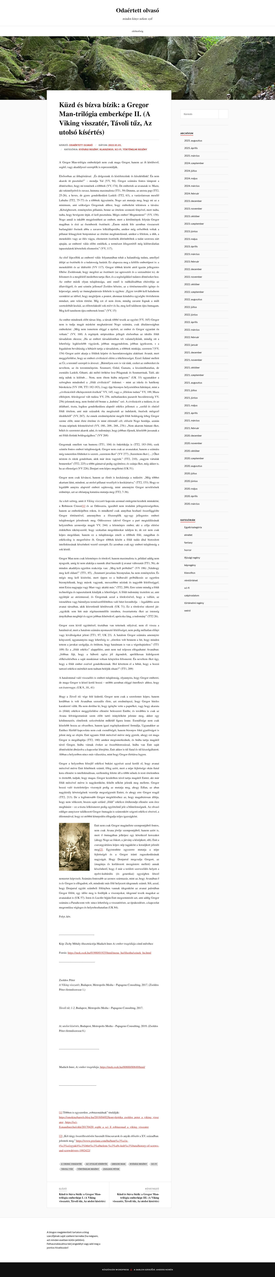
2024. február (191, 193)
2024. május (190, 178)
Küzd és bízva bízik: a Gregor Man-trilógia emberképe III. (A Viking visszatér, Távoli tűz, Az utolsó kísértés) (136, 1197)
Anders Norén (164, 1269)
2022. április (191, 321)
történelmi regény (135, 150)
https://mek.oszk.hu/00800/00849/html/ (122, 1067)
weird (187, 610)
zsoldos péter (111, 1169)
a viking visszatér (71, 1164)
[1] (83, 506)
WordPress (122, 1269)
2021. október (192, 367)
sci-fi (118, 150)
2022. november (193, 276)
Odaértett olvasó (137, 10)
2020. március (192, 503)
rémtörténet (191, 580)
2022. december (193, 269)
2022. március (192, 329)
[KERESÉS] (223, 114)
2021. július (190, 390)
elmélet (188, 534)
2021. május (190, 405)
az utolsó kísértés (96, 1164)
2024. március (192, 185)
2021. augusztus (193, 382)
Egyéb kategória (193, 527)
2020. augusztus (193, 465)
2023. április (191, 246)
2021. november (193, 359)
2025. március (192, 155)
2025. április (191, 147)
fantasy (188, 542)
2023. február (191, 261)
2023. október (192, 216)
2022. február (191, 337)
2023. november (193, 208)
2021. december (193, 352)
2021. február (191, 427)
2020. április (191, 496)
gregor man (118, 1164)
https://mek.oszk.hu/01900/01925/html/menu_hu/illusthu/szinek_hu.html (109, 952)
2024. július (190, 170)
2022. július (190, 306)
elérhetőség (137, 31)
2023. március (192, 253)
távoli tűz (67, 1169)
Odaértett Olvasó (81, 145)
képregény (190, 564)
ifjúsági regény (88, 150)
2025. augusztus (193, 140)
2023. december (193, 200)
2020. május (190, 488)
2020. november (193, 443)
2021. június (191, 397)
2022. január (191, 344)
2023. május (190, 238)
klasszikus (106, 150)
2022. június (191, 314)
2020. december (193, 435)
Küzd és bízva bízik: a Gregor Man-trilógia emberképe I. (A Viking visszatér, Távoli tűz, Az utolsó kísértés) (82, 1197)
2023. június (191, 231)
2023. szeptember (194, 223)
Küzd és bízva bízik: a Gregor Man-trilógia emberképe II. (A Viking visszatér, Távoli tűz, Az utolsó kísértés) (105, 118)
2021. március (192, 420)
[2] (101, 849)
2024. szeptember (194, 163)
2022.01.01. (115, 145)
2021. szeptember (194, 374)
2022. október (192, 284)
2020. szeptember (194, 458)
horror (187, 549)
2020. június (191, 480)
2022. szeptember (194, 291)
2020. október (192, 450)
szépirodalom (191, 595)
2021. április (191, 412)
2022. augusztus (193, 299)
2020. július (190, 473)
